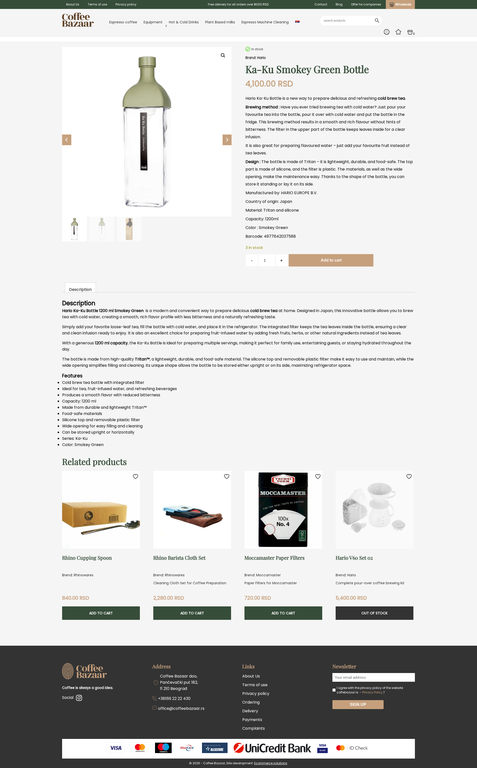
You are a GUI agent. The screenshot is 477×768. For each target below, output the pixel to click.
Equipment (153, 22)
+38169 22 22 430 (174, 698)
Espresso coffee (123, 22)
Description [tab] (80, 289)
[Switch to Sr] (297, 22)
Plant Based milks (220, 22)
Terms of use (97, 4)
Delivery (250, 711)
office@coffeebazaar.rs (181, 708)
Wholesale (403, 4)
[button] (223, 55)
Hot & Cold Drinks (184, 22)
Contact (321, 4)
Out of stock (374, 613)
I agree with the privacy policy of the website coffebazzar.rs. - (370, 690)
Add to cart (331, 260)
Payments (252, 720)
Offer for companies (366, 4)
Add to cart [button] (101, 613)
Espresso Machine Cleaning (265, 22)
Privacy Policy (372, 692)
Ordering (251, 702)
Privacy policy (126, 4)
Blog (339, 4)
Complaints (253, 728)
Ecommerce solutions (270, 763)
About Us (72, 4)
